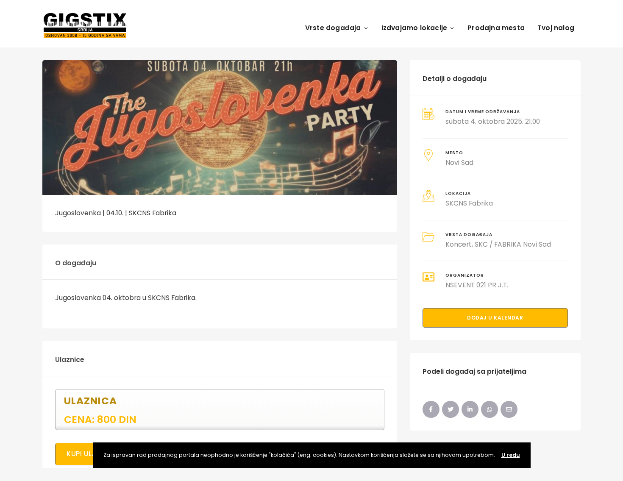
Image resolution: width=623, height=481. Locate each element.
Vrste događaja (333, 27)
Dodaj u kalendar (495, 317)
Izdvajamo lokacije (414, 27)
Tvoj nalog (555, 27)
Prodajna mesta (496, 27)
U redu (510, 455)
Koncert (458, 244)
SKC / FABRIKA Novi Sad (513, 244)
